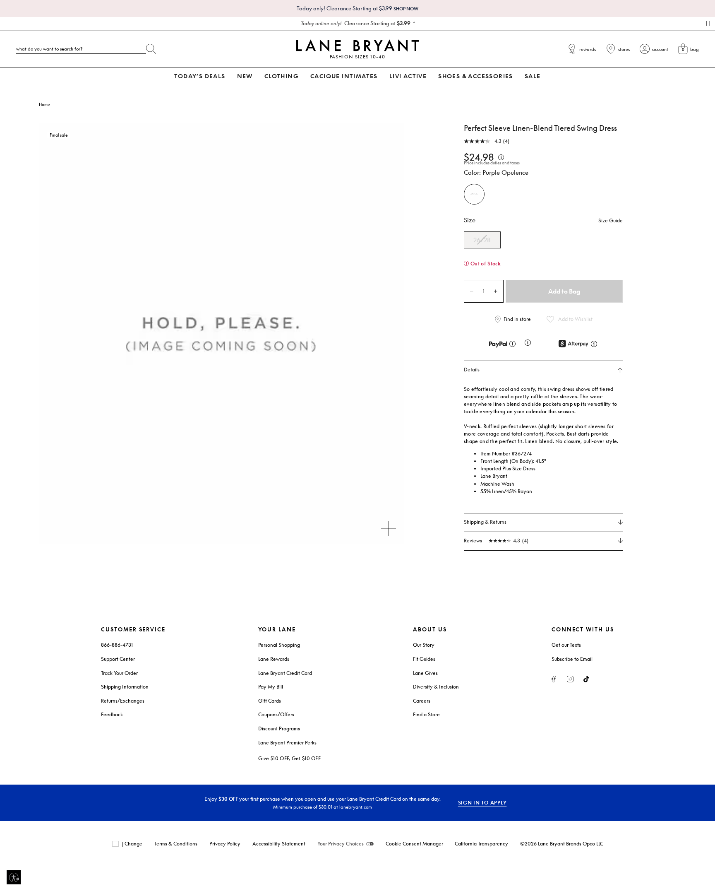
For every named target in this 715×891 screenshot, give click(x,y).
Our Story (423, 645)
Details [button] (472, 370)
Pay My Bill (270, 687)
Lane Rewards (273, 659)
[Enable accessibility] (14, 877)
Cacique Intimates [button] (344, 75)
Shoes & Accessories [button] (475, 75)
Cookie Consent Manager (414, 843)
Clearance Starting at (355, 23)
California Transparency (481, 843)
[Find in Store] (514, 319)
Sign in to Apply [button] (482, 802)
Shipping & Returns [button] (485, 522)
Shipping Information (125, 687)
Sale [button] (533, 75)
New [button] (245, 75)
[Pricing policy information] (501, 156)
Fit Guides (424, 659)
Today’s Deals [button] (199, 75)
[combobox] (81, 49)
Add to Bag (564, 291)
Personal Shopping (279, 645)
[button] (610, 220)
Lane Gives (425, 673)
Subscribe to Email (572, 659)
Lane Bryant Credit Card (285, 673)
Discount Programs (279, 728)
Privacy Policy (224, 843)
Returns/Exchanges (122, 701)
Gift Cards (269, 701)
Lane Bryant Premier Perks (287, 742)
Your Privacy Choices (340, 843)
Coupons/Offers (276, 714)
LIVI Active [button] (408, 75)
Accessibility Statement (278, 843)
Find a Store (426, 714)
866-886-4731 (117, 645)
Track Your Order (119, 673)
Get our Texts (566, 645)
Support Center (118, 659)
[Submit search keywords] (151, 47)
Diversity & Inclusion (436, 687)
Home (44, 104)
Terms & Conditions (175, 843)
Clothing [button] (281, 75)
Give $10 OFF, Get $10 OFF (289, 758)
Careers (421, 701)
